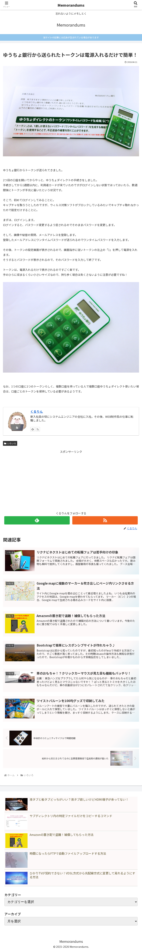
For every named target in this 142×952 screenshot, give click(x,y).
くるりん (36, 411)
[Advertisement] (71, 480)
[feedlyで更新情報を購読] (32, 429)
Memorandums (71, 5)
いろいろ (11, 443)
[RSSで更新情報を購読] (38, 429)
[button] (131, 679)
